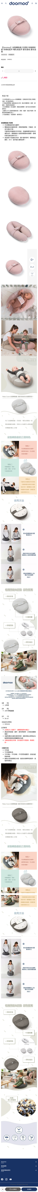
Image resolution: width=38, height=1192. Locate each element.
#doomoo (4, 54)
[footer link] (2, 1179)
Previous (2, 26)
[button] (2, 3)
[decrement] (2, 71)
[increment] (35, 71)
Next (36, 26)
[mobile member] (32, 3)
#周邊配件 (11, 54)
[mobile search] (6, 3)
